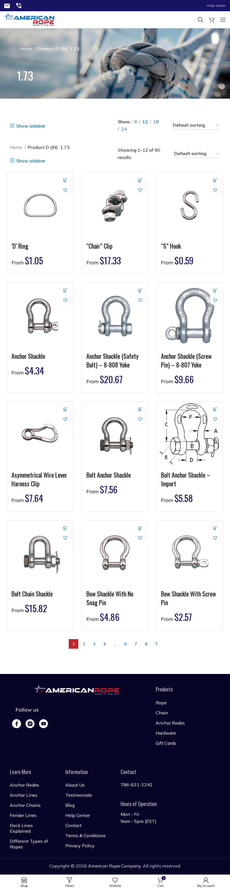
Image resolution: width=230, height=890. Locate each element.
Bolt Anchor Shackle (108, 474)
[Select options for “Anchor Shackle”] (65, 291)
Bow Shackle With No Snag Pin (109, 598)
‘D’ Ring (20, 245)
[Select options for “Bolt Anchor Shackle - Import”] (215, 409)
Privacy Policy (80, 845)
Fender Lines (23, 815)
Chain (162, 713)
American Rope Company (114, 866)
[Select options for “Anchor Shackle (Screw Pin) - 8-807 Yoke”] (215, 291)
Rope (161, 702)
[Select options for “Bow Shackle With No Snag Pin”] (140, 528)
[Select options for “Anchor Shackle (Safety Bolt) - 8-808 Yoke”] (140, 291)
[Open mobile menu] (223, 19)
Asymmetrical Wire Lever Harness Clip (39, 479)
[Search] (200, 19)
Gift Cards (166, 743)
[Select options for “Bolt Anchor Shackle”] (140, 409)
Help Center (77, 815)
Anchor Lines (23, 795)
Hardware (166, 733)
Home (26, 48)
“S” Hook (171, 245)
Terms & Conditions (85, 835)
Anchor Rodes (170, 723)
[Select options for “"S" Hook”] (215, 180)
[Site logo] (7, 5)
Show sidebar (30, 125)
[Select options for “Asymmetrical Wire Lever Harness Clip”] (65, 409)
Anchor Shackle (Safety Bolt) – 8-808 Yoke (112, 360)
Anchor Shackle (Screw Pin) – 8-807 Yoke (186, 360)
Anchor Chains (25, 805)
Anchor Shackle (28, 355)
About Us (75, 785)
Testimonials (78, 795)
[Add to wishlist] (65, 190)
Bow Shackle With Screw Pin (188, 598)
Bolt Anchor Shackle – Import (185, 479)
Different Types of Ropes (29, 844)
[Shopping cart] (211, 19)
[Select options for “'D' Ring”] (65, 180)
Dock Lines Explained (21, 828)
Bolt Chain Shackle (32, 593)
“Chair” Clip (99, 245)
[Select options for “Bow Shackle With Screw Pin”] (215, 528)
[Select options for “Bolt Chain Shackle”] (65, 528)
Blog (70, 805)
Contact (73, 825)
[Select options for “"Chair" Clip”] (140, 180)
